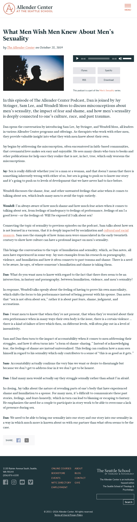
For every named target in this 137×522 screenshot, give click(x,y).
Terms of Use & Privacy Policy (68, 514)
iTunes (84, 70)
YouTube (23, 483)
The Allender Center (21, 48)
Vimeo (31, 483)
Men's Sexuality (106, 90)
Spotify (108, 70)
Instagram (14, 483)
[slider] (127, 58)
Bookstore (58, 473)
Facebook (6, 483)
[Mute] (120, 58)
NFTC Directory (61, 482)
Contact (80, 477)
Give (77, 482)
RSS (84, 79)
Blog (78, 473)
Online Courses (61, 468)
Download (109, 79)
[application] (103, 58)
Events (55, 477)
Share (18, 440)
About (79, 468)
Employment (59, 487)
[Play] (77, 58)
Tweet (27, 440)
